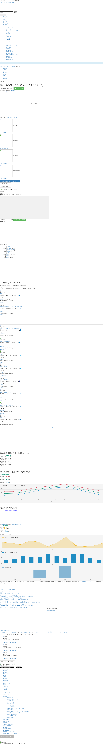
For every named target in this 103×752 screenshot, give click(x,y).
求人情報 (5, 68)
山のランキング (9, 53)
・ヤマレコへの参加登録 (12, 699)
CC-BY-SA (14, 524)
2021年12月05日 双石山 (11, 117)
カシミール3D (10, 219)
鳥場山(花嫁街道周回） (5, 341)
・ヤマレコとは (9, 697)
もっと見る (54, 427)
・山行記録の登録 (10, 700)
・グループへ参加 (10, 703)
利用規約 (50, 632)
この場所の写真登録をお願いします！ (10, 181)
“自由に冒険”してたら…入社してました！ (10, 593)
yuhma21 (2, 423)
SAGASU (8, 44)
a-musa (2, 410)
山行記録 (5, 17)
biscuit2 (2, 346)
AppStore (6, 642)
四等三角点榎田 (10, 250)
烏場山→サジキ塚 (4, 379)
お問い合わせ (12, 2)
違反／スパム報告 (7, 721)
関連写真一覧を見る (5, 183)
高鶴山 (7, 257)
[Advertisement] (45, 320)
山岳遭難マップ (9, 56)
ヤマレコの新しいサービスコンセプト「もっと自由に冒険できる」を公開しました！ (20, 602)
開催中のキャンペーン (11, 45)
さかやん (2, 299)
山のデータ (5, 23)
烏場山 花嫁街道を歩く (6, 392)
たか (1, 397)
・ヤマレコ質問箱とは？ (12, 717)
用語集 (4, 74)
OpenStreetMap (4, 524)
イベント (8, 35)
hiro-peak (2, 333)
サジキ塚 (9, 248)
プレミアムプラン (10, 27)
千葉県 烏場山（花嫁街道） (7, 405)
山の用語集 (8, 47)
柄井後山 (8, 254)
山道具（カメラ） (10, 51)
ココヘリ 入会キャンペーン (9, 731)
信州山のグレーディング (12, 54)
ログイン (2, 61)
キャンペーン (6, 694)
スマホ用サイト (8, 736)
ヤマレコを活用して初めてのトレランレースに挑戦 (12, 604)
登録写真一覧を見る (5, 186)
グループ (8, 38)
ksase (1, 359)
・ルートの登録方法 (11, 706)
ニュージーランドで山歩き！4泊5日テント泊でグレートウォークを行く (17, 596)
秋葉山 (8, 251)
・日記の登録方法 (10, 710)
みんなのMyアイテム (11, 32)
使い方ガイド (5, 2)
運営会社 (14, 632)
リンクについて (39, 632)
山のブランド (9, 50)
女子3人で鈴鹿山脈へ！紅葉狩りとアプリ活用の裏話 (12, 598)
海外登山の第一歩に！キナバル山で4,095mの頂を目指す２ (14, 599)
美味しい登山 (3, 372)
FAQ (1, 2)
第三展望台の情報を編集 (7, 88)
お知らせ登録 (19, 88)
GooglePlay (13, 642)
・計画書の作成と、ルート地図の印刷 (15, 708)
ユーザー (8, 39)
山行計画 (8, 33)
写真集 (4, 69)
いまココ (8, 42)
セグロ (1, 384)
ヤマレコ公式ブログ (11, 29)
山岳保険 (5, 24)
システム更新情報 (7, 725)
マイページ (5, 669)
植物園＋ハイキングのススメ (7, 592)
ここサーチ (3, 15)
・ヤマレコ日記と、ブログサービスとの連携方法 (17, 711)
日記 (4, 18)
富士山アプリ (6, 654)
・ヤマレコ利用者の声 (11, 714)
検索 (15, 12)
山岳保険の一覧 (9, 59)
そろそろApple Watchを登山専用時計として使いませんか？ (14, 607)
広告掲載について (25, 632)
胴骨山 (7, 256)
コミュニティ (9, 36)
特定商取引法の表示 (8, 724)
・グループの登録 (10, 702)
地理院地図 (3, 219)
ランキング (5, 72)
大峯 (8, 253)
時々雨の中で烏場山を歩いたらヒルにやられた (11, 306)
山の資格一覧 (9, 57)
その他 (4, 26)
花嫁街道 (2, 294)
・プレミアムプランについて (13, 713)
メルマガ (8, 41)
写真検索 (8, 48)
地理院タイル (18, 524)
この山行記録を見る (5, 133)
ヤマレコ (5, 638)
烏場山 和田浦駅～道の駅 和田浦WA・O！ (11, 328)
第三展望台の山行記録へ (10, 189)
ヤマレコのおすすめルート (12, 30)
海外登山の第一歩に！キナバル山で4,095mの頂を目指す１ (14, 601)
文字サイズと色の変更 (7, 662)
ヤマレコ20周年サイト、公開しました (9, 595)
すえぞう (2, 312)
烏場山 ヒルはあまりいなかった (8, 366)
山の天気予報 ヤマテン (85, 581)
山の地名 (13, 66)
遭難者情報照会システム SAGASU (11, 733)
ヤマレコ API (6, 727)
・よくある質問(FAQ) (11, 716)
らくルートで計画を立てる (19, 219)
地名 (4, 76)
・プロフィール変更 (11, 705)
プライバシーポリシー (63, 632)
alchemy (13, 90)
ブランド (5, 77)
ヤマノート (5, 21)
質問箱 (4, 20)
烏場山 (8, 247)
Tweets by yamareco (5, 630)
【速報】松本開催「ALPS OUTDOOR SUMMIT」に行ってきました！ (16, 605)
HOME (1, 66)
